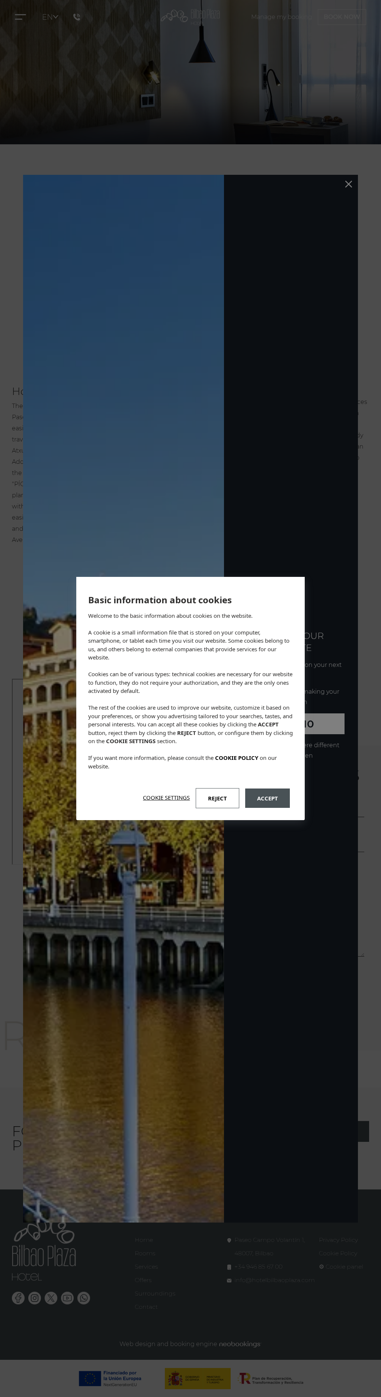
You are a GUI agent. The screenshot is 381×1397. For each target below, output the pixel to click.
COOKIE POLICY (236, 757)
